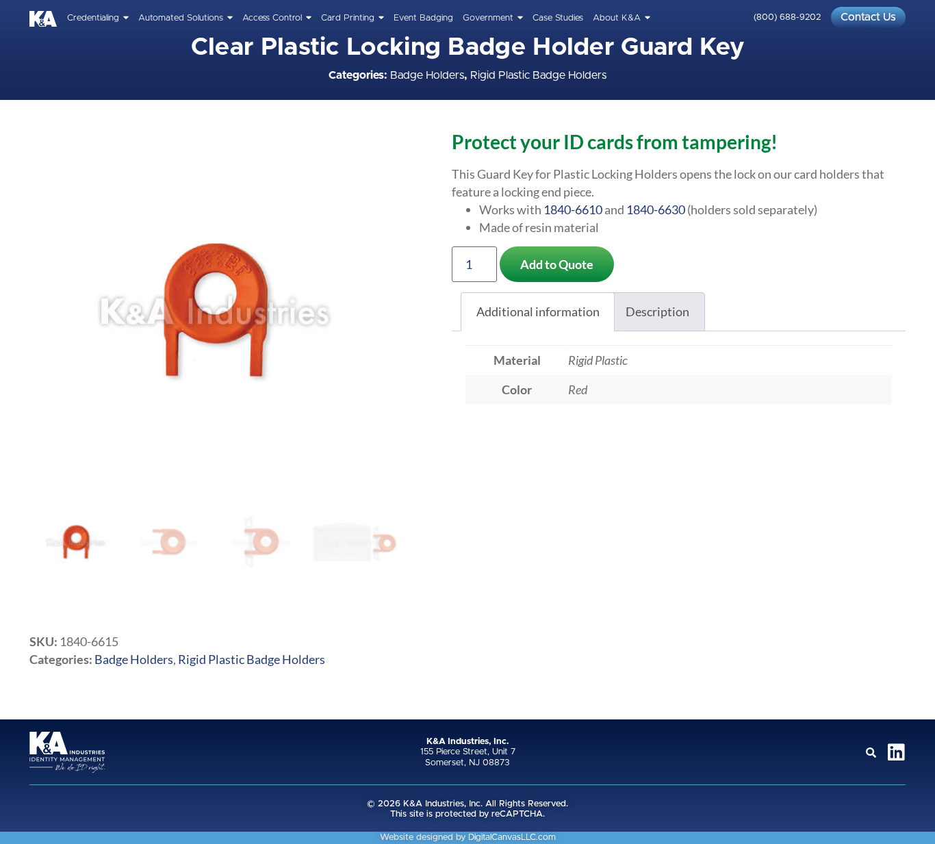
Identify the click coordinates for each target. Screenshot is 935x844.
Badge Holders (427, 75)
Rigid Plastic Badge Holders (538, 75)
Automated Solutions (180, 18)
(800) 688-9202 (787, 17)
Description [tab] (657, 311)
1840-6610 (572, 209)
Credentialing (93, 18)
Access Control (272, 18)
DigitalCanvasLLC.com (512, 837)
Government (488, 18)
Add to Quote (556, 264)
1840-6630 (655, 209)
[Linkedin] (896, 752)
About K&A (617, 18)
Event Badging (423, 18)
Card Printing (347, 18)
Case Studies (558, 18)
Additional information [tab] (538, 311)
